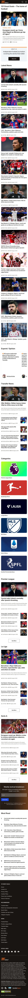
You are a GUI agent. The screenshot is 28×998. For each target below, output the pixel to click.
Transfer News (4, 905)
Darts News (4, 935)
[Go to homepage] (5, 2)
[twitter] (5, 952)
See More (14, 640)
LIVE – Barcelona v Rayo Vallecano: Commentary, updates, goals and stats (14, 830)
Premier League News (6, 924)
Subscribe (4, 799)
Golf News (3, 937)
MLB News (3, 940)
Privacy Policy (4, 891)
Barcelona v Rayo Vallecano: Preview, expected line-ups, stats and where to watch (15, 825)
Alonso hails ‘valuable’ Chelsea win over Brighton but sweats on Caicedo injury (14, 836)
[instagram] (8, 952)
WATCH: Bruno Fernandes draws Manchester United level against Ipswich (14, 861)
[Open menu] (26, 2)
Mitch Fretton (7, 42)
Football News (7, 27)
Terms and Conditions (6, 896)
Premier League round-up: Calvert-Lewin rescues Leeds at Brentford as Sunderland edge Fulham (14, 868)
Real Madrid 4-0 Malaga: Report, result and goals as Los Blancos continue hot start (15, 855)
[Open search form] (22, 2)
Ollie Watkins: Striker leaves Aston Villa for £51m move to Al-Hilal (15, 849)
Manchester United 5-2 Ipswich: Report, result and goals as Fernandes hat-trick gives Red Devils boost (14, 843)
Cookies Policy (4, 894)
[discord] (18, 952)
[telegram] (15, 952)
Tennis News (4, 942)
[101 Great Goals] (14, 959)
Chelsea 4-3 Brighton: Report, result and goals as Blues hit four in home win (14, 874)
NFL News (3, 930)
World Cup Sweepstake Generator (9, 907)
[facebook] (2, 952)
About (2, 887)
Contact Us (4, 889)
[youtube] (12, 952)
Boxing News (4, 933)
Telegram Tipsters (5, 914)
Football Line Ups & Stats (7, 912)
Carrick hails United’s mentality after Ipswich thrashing (15, 819)
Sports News (4, 910)
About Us (14, 58)
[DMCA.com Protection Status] (6, 992)
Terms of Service (5, 898)
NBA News (3, 928)
